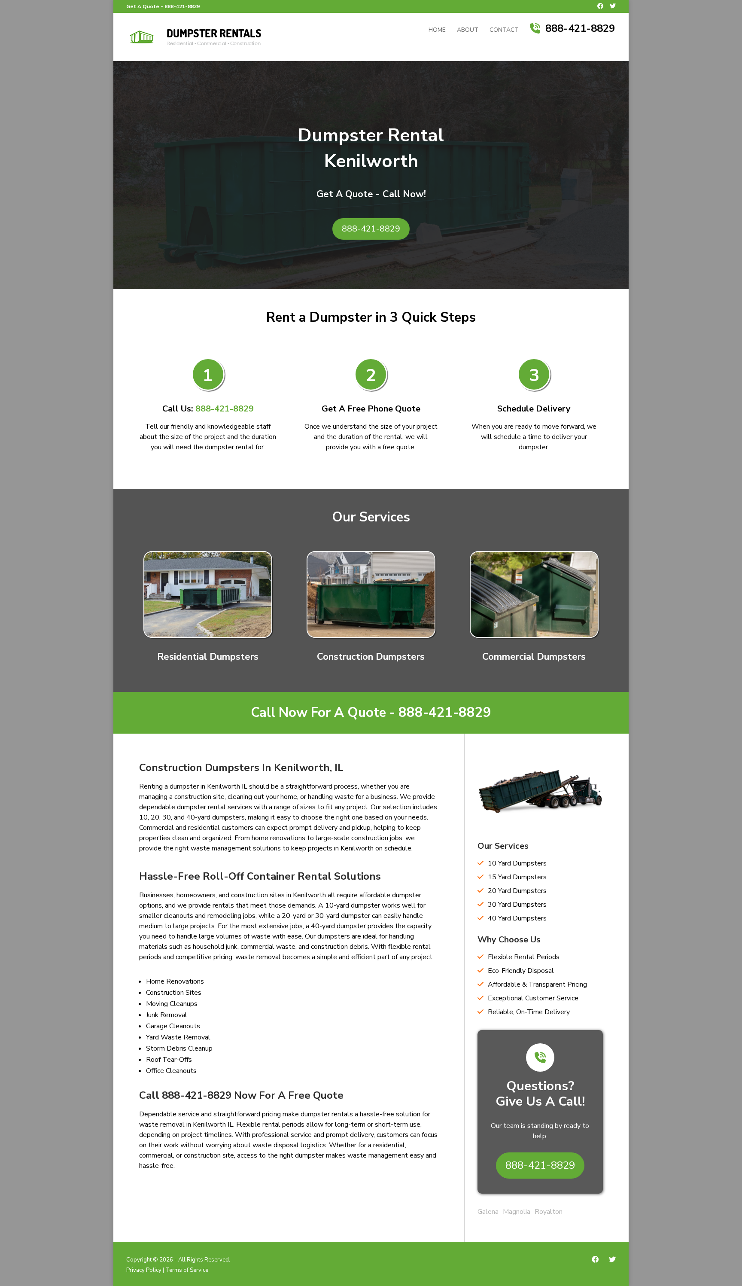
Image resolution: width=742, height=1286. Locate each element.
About (467, 30)
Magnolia (516, 1211)
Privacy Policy (143, 1270)
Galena (488, 1211)
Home (437, 30)
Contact (504, 30)
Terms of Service (186, 1270)
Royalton (549, 1211)
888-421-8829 (182, 6)
